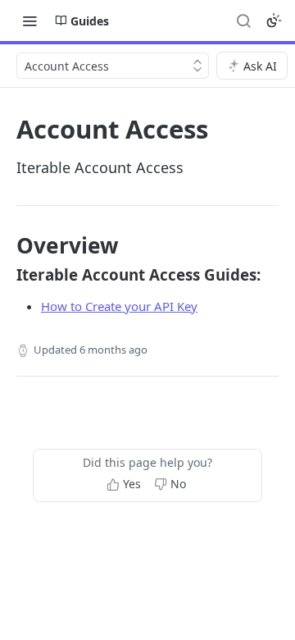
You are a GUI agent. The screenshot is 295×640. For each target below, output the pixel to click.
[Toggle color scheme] (274, 20)
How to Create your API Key (119, 306)
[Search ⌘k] (243, 20)
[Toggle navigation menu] (29, 20)
